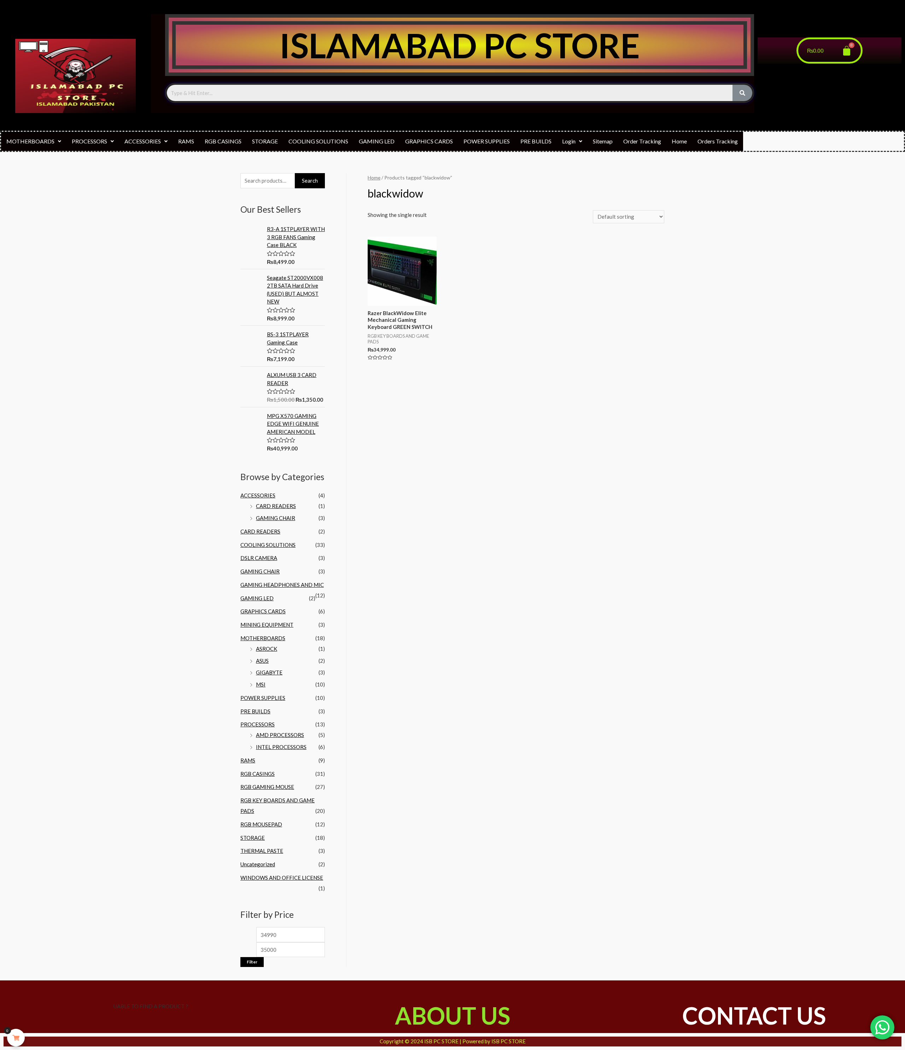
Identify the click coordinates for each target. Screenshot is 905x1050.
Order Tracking (642, 141)
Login (569, 141)
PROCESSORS (89, 141)
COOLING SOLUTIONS (318, 141)
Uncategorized (257, 864)
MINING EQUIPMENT (266, 624)
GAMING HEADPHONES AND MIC (282, 585)
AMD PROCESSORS (280, 735)
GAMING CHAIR (275, 518)
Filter (252, 962)
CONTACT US (754, 1016)
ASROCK (266, 648)
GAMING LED (377, 141)
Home (679, 141)
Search (310, 180)
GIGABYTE (269, 672)
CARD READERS (276, 506)
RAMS (186, 141)
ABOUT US (452, 1016)
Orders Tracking (717, 141)
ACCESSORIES (142, 141)
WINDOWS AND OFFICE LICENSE (281, 877)
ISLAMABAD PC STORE (459, 45)
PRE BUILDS (535, 141)
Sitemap (603, 141)
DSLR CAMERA (258, 558)
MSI (260, 684)
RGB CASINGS (223, 141)
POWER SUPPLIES (486, 141)
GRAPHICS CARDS (429, 141)
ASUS (262, 660)
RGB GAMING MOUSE (267, 787)
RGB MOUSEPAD (261, 824)
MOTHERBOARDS (30, 141)
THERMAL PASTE (261, 851)
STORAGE (265, 141)
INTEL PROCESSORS (281, 747)
